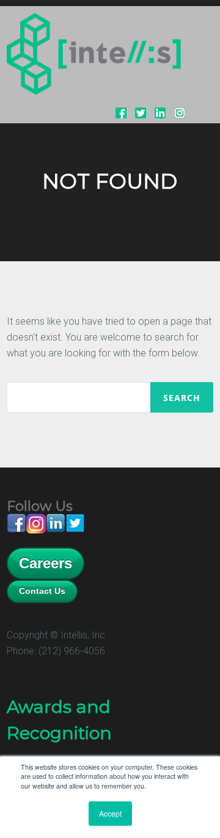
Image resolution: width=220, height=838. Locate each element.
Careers (45, 563)
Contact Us (42, 591)
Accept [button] (110, 813)
